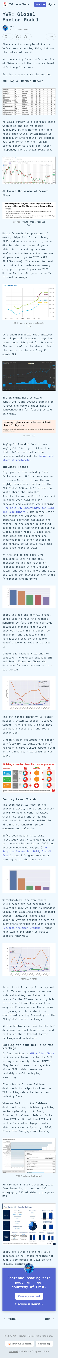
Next (47, 1318)
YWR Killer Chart (42, 1053)
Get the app (44, 1343)
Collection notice (45, 1335)
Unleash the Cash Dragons (22, 927)
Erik (12, 26)
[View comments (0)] (18, 37)
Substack (13, 1351)
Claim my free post (29, 1296)
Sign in (51, 4)
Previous (12, 1318)
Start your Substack (21, 1343)
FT (33, 435)
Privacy (22, 1335)
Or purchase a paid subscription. (29, 1304)
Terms (31, 1335)
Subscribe (40, 4)
